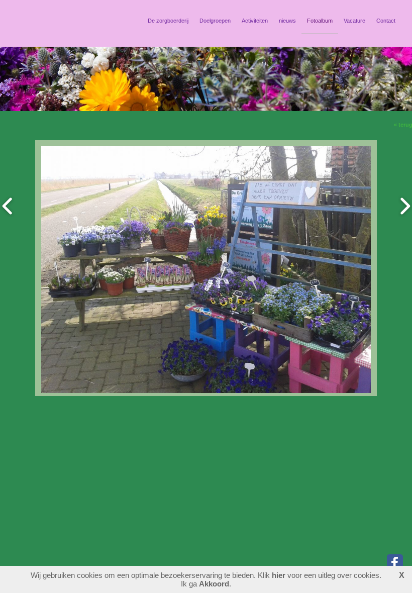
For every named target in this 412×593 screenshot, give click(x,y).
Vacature (354, 21)
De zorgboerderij (168, 21)
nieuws (287, 21)
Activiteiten (255, 21)
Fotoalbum (320, 21)
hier (278, 575)
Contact (385, 21)
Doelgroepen (215, 21)
